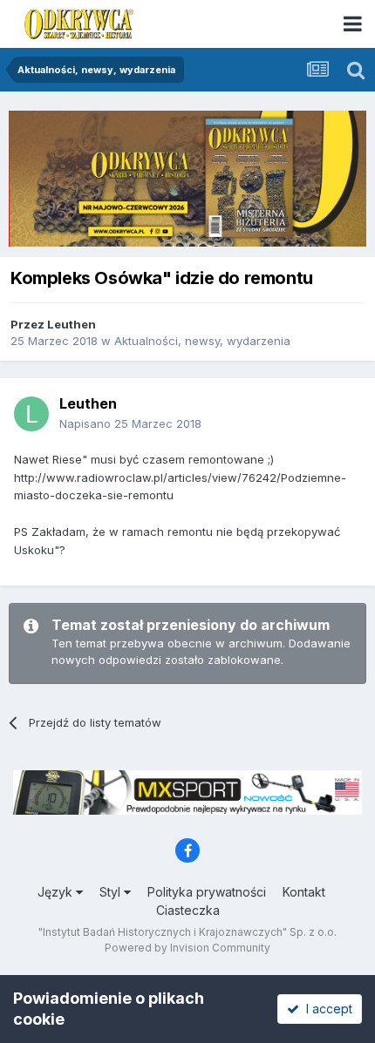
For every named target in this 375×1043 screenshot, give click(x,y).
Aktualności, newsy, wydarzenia (202, 341)
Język (57, 891)
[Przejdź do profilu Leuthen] (31, 413)
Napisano (130, 423)
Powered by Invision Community (187, 947)
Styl (111, 891)
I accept (325, 1008)
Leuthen (71, 324)
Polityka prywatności (206, 891)
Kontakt (304, 891)
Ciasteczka (188, 910)
